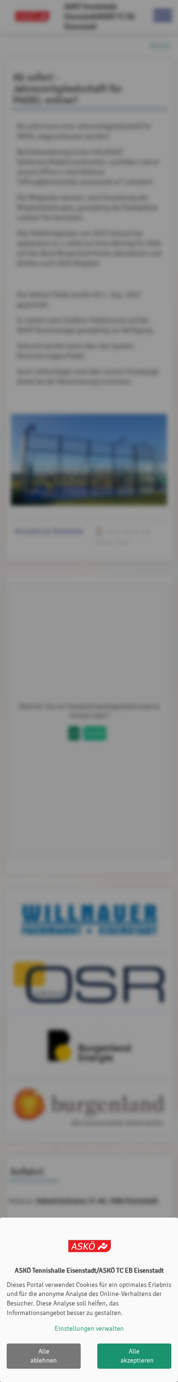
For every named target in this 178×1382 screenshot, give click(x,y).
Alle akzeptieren (137, 1356)
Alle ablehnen (43, 1356)
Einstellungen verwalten (89, 1328)
